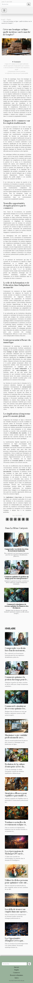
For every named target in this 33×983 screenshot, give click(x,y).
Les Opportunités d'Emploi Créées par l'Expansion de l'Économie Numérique (15, 942)
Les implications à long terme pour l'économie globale (16, 73)
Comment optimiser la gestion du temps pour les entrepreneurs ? (16, 578)
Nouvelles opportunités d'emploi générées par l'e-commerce (16, 66)
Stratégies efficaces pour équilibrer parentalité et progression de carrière (16, 795)
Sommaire (17, 62)
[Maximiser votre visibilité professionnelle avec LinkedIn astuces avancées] (16, 726)
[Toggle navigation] (4, 10)
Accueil (3, 19)
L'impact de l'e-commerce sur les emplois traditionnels (16, 64)
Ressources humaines (16, 975)
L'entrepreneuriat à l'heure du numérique (16, 71)
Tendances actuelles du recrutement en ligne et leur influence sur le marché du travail (15, 826)
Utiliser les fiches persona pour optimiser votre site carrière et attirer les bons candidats (16, 884)
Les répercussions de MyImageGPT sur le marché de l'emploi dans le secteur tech (16, 855)
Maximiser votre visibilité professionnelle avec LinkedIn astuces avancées (16, 739)
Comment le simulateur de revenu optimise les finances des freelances (16, 606)
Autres (16, 978)
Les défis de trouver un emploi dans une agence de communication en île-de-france (16, 913)
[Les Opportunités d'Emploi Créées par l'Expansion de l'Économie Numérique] (16, 929)
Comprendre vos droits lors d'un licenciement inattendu (16, 550)
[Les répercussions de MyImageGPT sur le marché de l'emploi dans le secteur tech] (16, 842)
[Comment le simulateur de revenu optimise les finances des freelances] (16, 595)
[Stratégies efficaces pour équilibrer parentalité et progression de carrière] (16, 784)
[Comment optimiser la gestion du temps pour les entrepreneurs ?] (16, 567)
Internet (16, 967)
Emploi (9, 19)
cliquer (19, 269)
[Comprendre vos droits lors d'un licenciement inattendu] (16, 540)
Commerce (16, 973)
